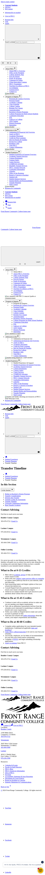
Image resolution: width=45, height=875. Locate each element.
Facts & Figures (14, 76)
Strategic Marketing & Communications (18, 782)
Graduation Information (17, 169)
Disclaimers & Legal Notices (14, 778)
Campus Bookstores (15, 158)
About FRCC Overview (17, 71)
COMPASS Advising (16, 164)
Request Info (9, 20)
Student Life (13, 177)
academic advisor (20, 575)
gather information (29, 615)
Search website (10, 42)
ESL (10, 117)
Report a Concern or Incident (18, 175)
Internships (12, 125)
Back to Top (6, 787)
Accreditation (13, 88)
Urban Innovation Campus (18, 82)
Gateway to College (15, 119)
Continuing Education (16, 116)
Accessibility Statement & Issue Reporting (19, 776)
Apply (7, 23)
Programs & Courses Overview (19, 99)
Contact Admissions (15, 147)
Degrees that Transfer (12, 498)
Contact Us (13, 91)
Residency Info (14, 143)
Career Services (14, 162)
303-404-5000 (5, 747)
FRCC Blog (9, 769)
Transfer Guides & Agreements (15, 500)
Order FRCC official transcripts (15, 632)
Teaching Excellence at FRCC (19, 86)
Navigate (8, 775)
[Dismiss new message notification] (42, 862)
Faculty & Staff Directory (13, 767)
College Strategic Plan (16, 75)
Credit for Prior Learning (17, 138)
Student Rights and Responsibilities (21, 181)
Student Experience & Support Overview (22, 154)
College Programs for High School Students (23, 114)
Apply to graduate (11, 643)
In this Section (7, 489)
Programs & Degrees (13, 96)
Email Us (14, 521)
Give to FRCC (10, 16)
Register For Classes (16, 108)
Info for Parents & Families (18, 140)
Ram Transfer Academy (13, 505)
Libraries (12, 171)
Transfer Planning (15, 183)
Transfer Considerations (13, 496)
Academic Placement (16, 136)
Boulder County (6, 729)
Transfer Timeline (11, 501)
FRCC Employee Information (15, 771)
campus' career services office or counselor (30, 578)
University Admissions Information (16, 503)
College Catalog (14, 106)
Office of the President (16, 73)
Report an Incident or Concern (15, 780)
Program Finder (14, 101)
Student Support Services (17, 179)
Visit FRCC (13, 145)
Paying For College (15, 142)
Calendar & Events (11, 765)
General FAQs (14, 90)
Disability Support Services (18, 166)
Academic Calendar (15, 102)
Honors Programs (15, 123)
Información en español (13, 12)
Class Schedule (14, 104)
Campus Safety (14, 160)
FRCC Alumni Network (17, 168)
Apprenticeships (14, 110)
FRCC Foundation (15, 84)
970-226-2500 (5, 758)
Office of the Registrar (16, 173)
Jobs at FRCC (9, 773)
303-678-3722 (5, 736)
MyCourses (9, 9)
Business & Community (13, 188)
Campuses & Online (16, 80)
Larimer (3, 751)
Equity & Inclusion (15, 78)
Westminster (5, 740)
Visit (6, 21)
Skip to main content (7, 2)
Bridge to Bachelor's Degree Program (17, 494)
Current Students (11, 5)
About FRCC (11, 68)
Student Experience (13, 151)
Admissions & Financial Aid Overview (22, 132)
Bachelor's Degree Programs (18, 112)
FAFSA (15, 639)
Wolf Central (13, 184)
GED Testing (13, 121)
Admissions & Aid (12, 129)
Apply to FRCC (14, 134)
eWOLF (8, 7)
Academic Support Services (18, 156)
